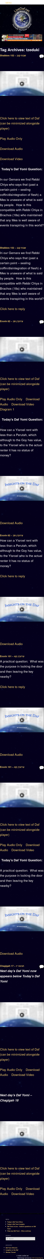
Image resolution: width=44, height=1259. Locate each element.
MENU (9, 2)
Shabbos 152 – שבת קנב (13, 55)
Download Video (11, 158)
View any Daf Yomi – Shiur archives (19, 1231)
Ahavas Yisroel (11, 1252)
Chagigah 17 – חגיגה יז (12, 965)
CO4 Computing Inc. (37, 1258)
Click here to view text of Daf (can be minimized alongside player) (20, 123)
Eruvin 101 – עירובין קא (12, 656)
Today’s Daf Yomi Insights (16, 1224)
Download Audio (11, 148)
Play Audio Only (11, 138)
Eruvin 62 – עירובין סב (11, 321)
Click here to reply (12, 308)
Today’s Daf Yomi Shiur (15, 1222)
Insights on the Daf (12, 1250)
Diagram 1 (7, 409)
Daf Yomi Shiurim (11, 1248)
